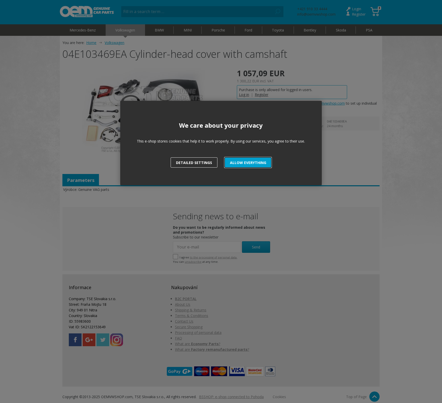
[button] (248, 162)
